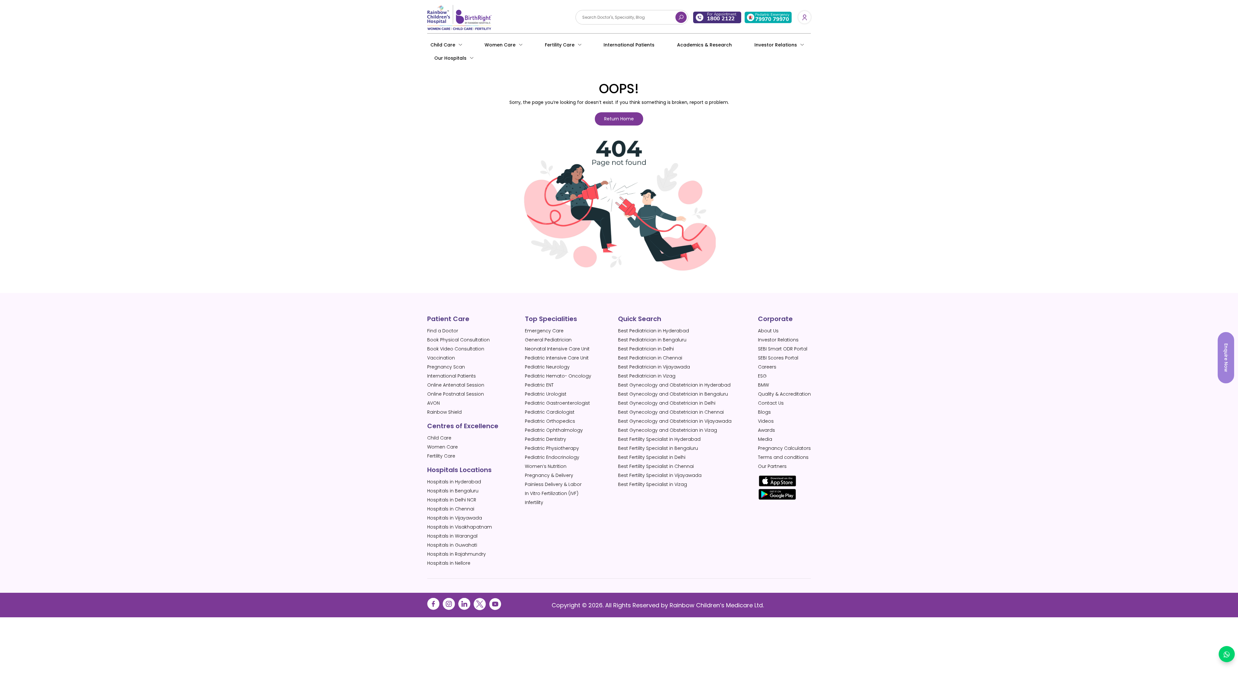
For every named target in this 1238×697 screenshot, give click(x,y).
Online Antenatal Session (455, 385)
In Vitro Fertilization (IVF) (551, 493)
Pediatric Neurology (547, 367)
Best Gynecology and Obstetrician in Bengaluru (673, 394)
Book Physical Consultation (458, 340)
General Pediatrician (548, 340)
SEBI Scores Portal (778, 358)
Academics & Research (704, 45)
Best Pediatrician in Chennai (650, 358)
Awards (766, 430)
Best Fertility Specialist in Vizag (652, 484)
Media (765, 439)
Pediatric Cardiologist (550, 412)
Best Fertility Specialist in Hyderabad (659, 439)
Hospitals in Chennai (450, 509)
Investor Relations (778, 340)
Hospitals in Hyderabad (454, 482)
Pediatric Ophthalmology (554, 430)
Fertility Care (560, 45)
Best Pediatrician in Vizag (646, 376)
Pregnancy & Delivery (549, 475)
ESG (762, 376)
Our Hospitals (450, 58)
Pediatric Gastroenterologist (557, 403)
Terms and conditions (783, 457)
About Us (768, 331)
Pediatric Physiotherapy (552, 448)
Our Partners (772, 466)
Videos (766, 421)
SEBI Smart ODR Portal (782, 349)
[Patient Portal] (804, 17)
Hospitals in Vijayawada (454, 518)
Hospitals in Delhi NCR (451, 500)
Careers (767, 367)
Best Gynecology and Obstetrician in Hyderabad (674, 385)
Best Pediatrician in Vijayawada (654, 367)
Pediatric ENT (539, 385)
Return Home (619, 119)
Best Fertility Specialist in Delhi (651, 457)
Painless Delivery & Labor (553, 484)
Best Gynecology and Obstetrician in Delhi (666, 403)
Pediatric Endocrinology (552, 457)
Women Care (500, 45)
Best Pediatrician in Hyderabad (653, 331)
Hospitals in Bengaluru (452, 491)
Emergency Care (544, 331)
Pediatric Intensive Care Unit (557, 358)
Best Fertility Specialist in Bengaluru (658, 448)
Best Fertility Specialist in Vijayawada (660, 475)
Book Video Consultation (455, 349)
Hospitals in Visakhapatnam (459, 527)
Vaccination (441, 358)
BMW (763, 385)
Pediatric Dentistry (545, 439)
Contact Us (771, 403)
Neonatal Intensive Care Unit (557, 349)
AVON (433, 403)
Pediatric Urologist (545, 394)
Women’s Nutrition (545, 466)
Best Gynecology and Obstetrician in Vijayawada (675, 421)
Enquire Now (1226, 357)
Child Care (442, 45)
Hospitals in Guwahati (452, 545)
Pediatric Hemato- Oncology (558, 376)
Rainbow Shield (444, 412)
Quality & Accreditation (784, 394)
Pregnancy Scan (446, 367)
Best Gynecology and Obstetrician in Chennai (671, 412)
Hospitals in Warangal (452, 536)
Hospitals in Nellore (448, 563)
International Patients (629, 45)
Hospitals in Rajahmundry (456, 554)
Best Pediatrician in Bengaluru (652, 340)
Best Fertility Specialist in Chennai (656, 466)
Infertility (534, 502)
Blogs (764, 412)
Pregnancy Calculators (784, 448)
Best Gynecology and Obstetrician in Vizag (667, 430)
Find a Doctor (442, 331)
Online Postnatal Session (455, 394)
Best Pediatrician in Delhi (646, 349)
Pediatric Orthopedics (550, 421)
